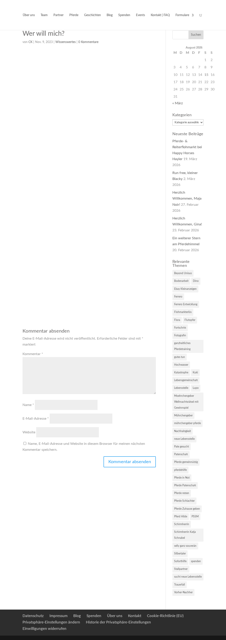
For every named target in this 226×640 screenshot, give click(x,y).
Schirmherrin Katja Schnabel (185, 535)
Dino (196, 281)
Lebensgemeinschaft (186, 380)
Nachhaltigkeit (182, 431)
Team (44, 15)
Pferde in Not (182, 477)
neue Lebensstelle (184, 439)
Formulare (182, 15)
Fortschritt (180, 327)
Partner (58, 15)
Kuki (195, 372)
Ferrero (178, 296)
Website (29, 432)
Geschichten (92, 15)
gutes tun (179, 357)
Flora (177, 320)
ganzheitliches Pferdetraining (182, 346)
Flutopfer (190, 320)
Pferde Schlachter (184, 501)
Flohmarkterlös (183, 312)
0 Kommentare (88, 42)
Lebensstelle (181, 388)
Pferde (73, 15)
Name (28, 405)
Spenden (124, 15)
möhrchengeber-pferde (187, 423)
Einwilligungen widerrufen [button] (44, 629)
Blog (110, 15)
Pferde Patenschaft (185, 485)
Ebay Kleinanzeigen (185, 289)
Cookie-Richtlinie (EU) (165, 616)
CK (30, 42)
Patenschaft (181, 454)
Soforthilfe (180, 561)
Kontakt (134, 616)
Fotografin (180, 335)
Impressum (58, 616)
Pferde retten (181, 493)
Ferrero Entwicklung (185, 304)
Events (140, 15)
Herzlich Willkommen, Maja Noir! (187, 198)
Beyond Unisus (183, 273)
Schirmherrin (181, 524)
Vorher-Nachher (183, 592)
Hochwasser (181, 364)
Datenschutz (33, 616)
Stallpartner (181, 569)
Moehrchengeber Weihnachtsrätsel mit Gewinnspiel (186, 402)
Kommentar (33, 354)
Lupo (196, 388)
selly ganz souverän (185, 546)
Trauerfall (179, 584)
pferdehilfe (180, 470)
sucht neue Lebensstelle (188, 576)
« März (177, 103)
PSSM (195, 516)
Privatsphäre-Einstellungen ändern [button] (51, 622)
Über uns (29, 15)
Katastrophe (181, 372)
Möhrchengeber (183, 415)
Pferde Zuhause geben (187, 508)
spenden (196, 561)
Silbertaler (180, 553)
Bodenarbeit (181, 281)
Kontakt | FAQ (160, 15)
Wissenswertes (65, 42)
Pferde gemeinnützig (186, 462)
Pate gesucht (181, 446)
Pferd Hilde (180, 516)
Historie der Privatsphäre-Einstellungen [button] (118, 622)
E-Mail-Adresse (36, 418)
